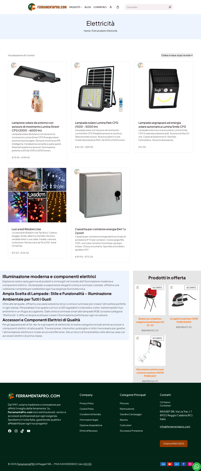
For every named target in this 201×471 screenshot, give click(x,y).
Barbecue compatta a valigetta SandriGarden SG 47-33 (150, 322)
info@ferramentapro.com (175, 426)
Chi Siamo (165, 402)
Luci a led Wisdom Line (26, 229)
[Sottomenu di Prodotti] (81, 7)
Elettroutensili (127, 408)
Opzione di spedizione (91, 425)
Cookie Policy (87, 408)
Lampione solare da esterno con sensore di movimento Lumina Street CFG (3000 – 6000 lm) (35, 126)
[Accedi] (111, 7)
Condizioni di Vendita (90, 414)
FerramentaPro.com (52, 7)
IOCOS (87, 463)
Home (87, 30)
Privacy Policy (87, 403)
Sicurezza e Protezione (131, 430)
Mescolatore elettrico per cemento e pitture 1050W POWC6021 (150, 372)
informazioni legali (89, 419)
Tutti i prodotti (99, 30)
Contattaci (165, 405)
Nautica (124, 419)
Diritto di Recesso (89, 430)
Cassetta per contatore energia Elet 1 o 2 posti (100, 231)
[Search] (170, 7)
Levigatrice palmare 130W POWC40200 (184, 320)
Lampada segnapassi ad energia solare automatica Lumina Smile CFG (162, 124)
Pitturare (124, 403)
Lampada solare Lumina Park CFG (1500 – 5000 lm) (96, 124)
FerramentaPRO (26, 463)
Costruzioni (125, 425)
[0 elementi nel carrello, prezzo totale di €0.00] (118, 7)
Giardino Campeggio (131, 414)
